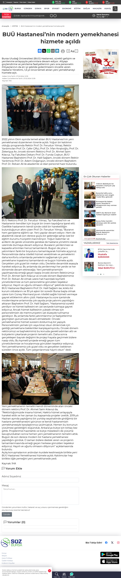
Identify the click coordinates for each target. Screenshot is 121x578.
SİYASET (55, 8)
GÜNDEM (28, 8)
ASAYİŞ (107, 8)
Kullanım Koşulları (8, 563)
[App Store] (106, 561)
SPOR (46, 8)
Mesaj (5, 485)
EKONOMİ (66, 8)
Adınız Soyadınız (11, 476)
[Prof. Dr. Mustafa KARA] (89, 266)
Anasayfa (9, 2)
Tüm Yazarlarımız (112, 243)
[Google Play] (106, 554)
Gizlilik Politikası (7, 561)
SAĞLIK (86, 8)
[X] (112, 542)
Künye (4, 553)
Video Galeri (31, 2)
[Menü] (4, 2)
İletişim (4, 556)
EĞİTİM (77, 8)
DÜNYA (38, 8)
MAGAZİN (97, 8)
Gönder (6, 514)
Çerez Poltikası (7, 558)
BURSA (18, 8)
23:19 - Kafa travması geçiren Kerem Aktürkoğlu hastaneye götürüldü (28, 16)
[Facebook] (106, 542)
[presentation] (51, 15)
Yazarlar (15, 2)
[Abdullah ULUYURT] (89, 253)
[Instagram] (118, 542)
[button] (85, 261)
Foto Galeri (23, 2)
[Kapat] (49, 570)
